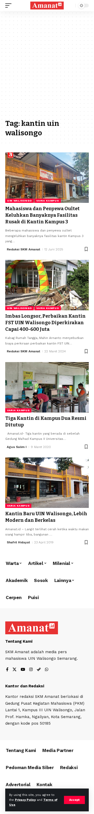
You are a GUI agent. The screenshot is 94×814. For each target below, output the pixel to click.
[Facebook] (7, 670)
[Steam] (39, 670)
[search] (70, 5)
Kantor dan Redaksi (24, 686)
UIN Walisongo (19, 200)
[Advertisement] (47, 67)
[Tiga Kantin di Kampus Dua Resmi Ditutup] (47, 387)
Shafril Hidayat (18, 542)
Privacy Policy (25, 800)
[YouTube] (23, 670)
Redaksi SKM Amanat (23, 249)
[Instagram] (30, 670)
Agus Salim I (17, 447)
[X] (14, 670)
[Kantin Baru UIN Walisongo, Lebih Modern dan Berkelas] (47, 482)
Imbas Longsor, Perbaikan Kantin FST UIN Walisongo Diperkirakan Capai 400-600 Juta (45, 322)
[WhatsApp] (46, 670)
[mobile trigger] (9, 5)
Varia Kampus (47, 200)
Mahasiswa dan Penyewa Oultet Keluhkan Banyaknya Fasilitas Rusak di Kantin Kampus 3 (42, 215)
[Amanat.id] (47, 6)
